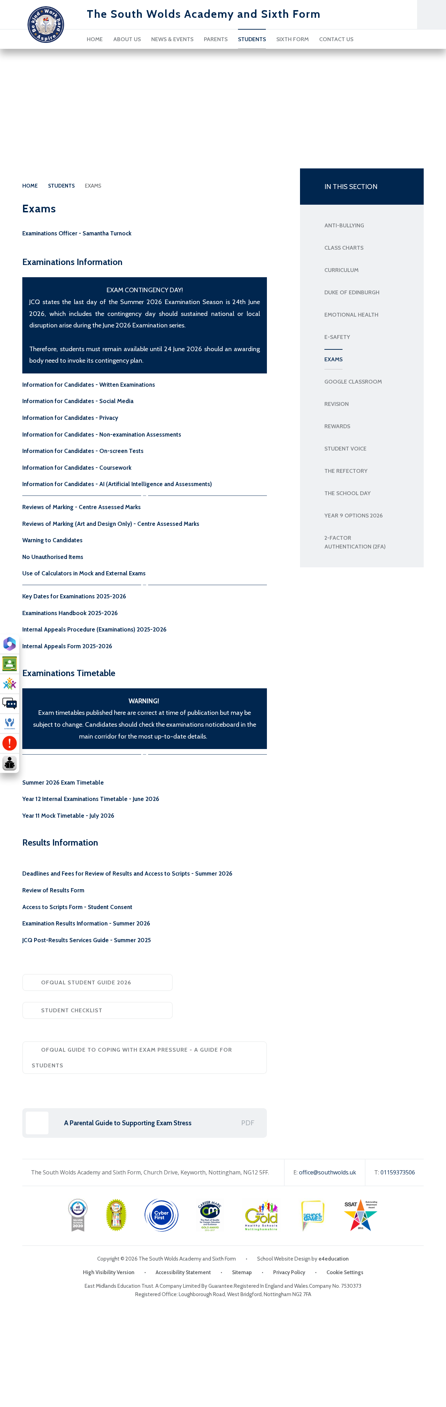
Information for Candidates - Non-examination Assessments (101, 434)
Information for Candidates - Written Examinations (88, 384)
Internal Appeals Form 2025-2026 (67, 646)
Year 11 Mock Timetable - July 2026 (68, 815)
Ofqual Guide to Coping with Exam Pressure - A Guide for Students (132, 1057)
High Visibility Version (108, 1272)
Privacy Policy (289, 1272)
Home (30, 186)
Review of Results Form (54, 890)
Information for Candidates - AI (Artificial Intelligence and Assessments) (117, 484)
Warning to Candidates (52, 540)
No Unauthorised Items (52, 556)
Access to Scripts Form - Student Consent (77, 906)
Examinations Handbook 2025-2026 (70, 613)
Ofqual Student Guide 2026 (94, 982)
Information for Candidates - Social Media (77, 401)
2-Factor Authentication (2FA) (355, 542)
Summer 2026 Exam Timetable (63, 782)
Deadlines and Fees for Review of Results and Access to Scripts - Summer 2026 (127, 873)
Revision (336, 404)
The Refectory (346, 471)
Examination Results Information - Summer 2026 (86, 923)
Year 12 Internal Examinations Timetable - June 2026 (90, 798)
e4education (333, 1259)
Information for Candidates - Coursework (76, 467)
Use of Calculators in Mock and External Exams (84, 573)
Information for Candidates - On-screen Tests (83, 450)
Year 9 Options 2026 (353, 515)
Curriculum (341, 270)
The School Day (347, 493)
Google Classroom (353, 381)
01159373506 (397, 1172)
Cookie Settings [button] (344, 1272)
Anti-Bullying (344, 225)
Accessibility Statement (183, 1272)
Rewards (337, 426)
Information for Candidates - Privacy (70, 417)
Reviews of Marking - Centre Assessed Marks (81, 507)
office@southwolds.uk (327, 1172)
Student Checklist (102, 1010)
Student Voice (345, 448)
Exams (93, 186)
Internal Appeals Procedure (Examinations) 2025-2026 (94, 629)
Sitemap (242, 1272)
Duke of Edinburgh (351, 292)
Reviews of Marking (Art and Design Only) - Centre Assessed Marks (110, 523)
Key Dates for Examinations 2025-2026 (74, 596)
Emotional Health (351, 314)
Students (61, 186)
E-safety (337, 337)
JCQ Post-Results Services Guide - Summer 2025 (86, 940)
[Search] (431, 14)
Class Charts (343, 247)
